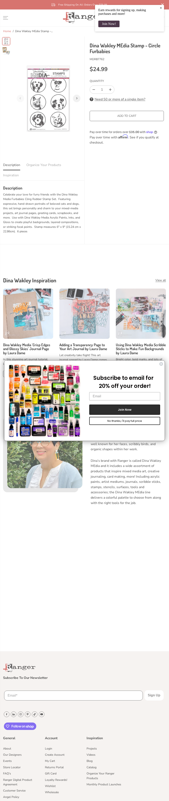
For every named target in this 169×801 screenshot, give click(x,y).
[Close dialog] (161, 364)
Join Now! (109, 24)
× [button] (161, 8)
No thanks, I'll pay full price (124, 421)
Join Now (124, 410)
